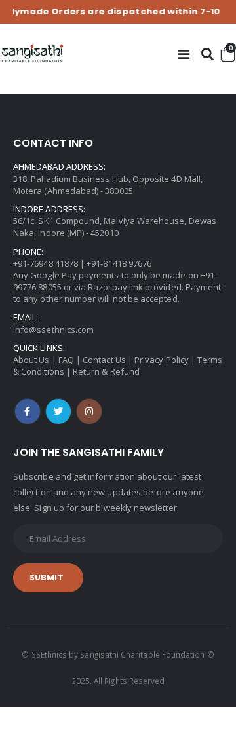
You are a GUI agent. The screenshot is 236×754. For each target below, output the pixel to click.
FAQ (66, 360)
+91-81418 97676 (119, 263)
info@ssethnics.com (53, 329)
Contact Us (104, 360)
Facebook (27, 411)
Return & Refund (106, 371)
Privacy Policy (161, 360)
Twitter (58, 411)
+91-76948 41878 (45, 263)
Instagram (89, 411)
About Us (31, 360)
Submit (47, 577)
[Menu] (183, 54)
